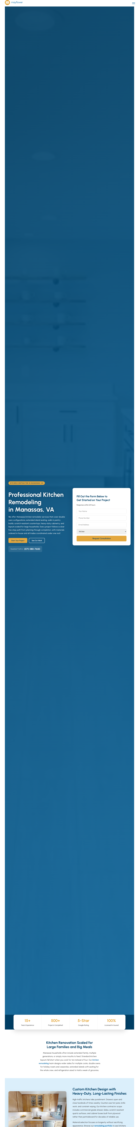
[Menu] (133, 3)
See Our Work (37, 541)
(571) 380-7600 (32, 549)
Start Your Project (17, 541)
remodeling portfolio (103, 1126)
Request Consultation (101, 538)
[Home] (14, 2)
